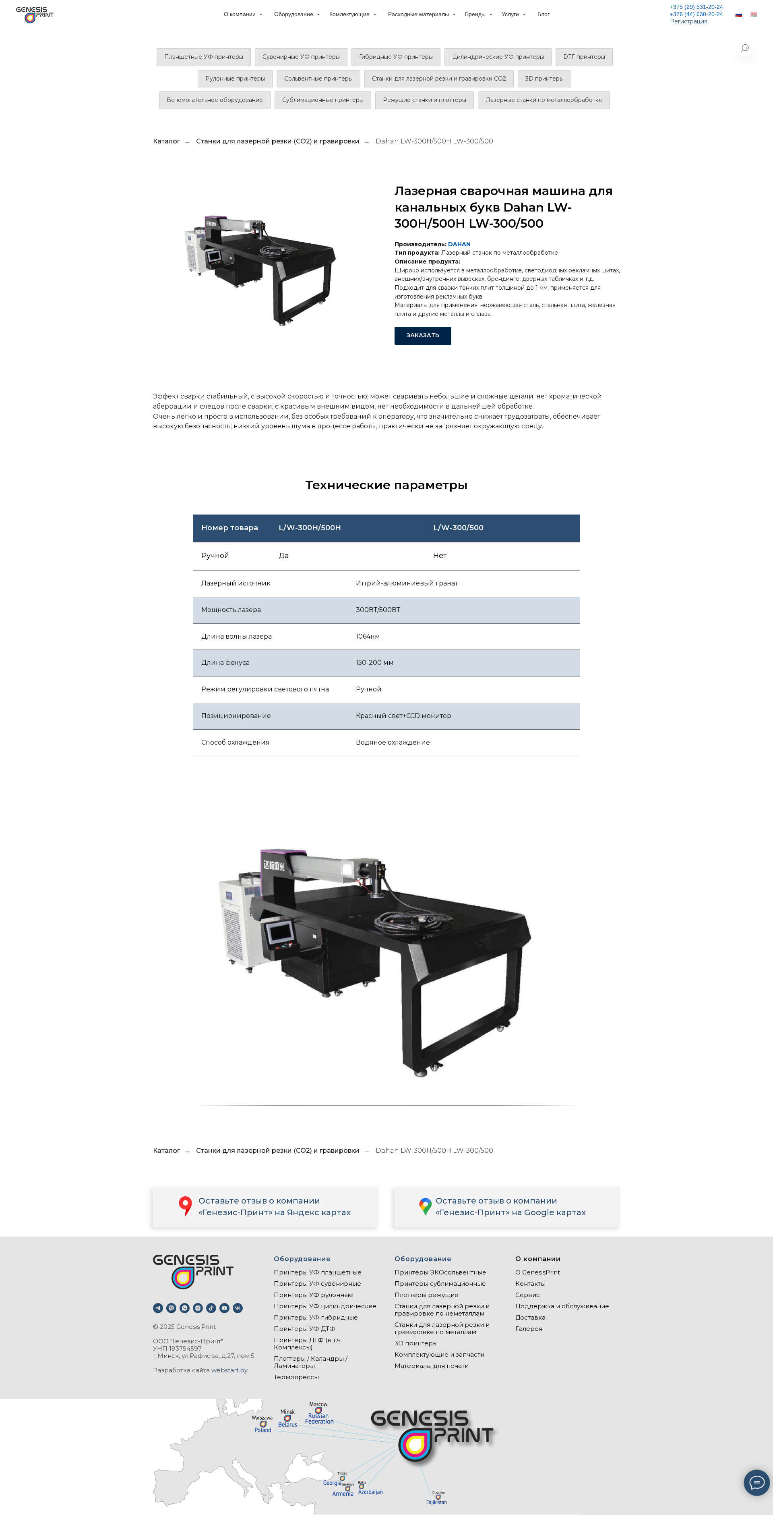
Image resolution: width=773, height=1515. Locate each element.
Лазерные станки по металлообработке (544, 100)
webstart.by (229, 1370)
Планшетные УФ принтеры (203, 56)
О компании (538, 1259)
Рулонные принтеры (235, 78)
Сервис (527, 1295)
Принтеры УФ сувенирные (317, 1283)
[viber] (171, 1308)
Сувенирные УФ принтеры (301, 56)
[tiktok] (211, 1308)
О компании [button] (240, 14)
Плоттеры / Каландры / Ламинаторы (310, 1362)
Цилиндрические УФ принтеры (498, 56)
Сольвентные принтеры (318, 78)
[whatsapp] (185, 1308)
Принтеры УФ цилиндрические (325, 1306)
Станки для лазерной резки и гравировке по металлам (442, 1328)
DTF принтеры (584, 56)
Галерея (528, 1328)
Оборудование (294, 14)
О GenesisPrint (537, 1272)
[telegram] (158, 1308)
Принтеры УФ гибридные (316, 1317)
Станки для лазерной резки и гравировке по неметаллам (442, 1309)
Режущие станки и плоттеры (424, 100)
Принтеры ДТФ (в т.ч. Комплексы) (308, 1343)
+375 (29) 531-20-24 (696, 7)
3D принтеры (544, 78)
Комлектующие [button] (350, 14)
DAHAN (459, 244)
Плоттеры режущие (427, 1295)
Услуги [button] (511, 14)
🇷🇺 (738, 14)
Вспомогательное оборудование (215, 100)
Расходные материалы (419, 14)
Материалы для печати (432, 1366)
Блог (543, 14)
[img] (425, 1206)
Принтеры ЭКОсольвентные (440, 1272)
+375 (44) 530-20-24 (696, 14)
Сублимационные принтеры (323, 100)
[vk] (238, 1308)
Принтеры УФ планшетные (318, 1272)
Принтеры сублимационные (440, 1283)
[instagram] (198, 1308)
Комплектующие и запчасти (439, 1354)
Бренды (476, 14)
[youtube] (224, 1308)
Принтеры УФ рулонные (313, 1295)
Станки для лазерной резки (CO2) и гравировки (278, 141)
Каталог (166, 141)
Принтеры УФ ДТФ (304, 1328)
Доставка (530, 1317)
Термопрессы (296, 1377)
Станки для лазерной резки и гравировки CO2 (439, 78)
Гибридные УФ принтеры (396, 56)
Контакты (530, 1283)
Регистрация (688, 21)
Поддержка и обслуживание (562, 1306)
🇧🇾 (753, 14)
